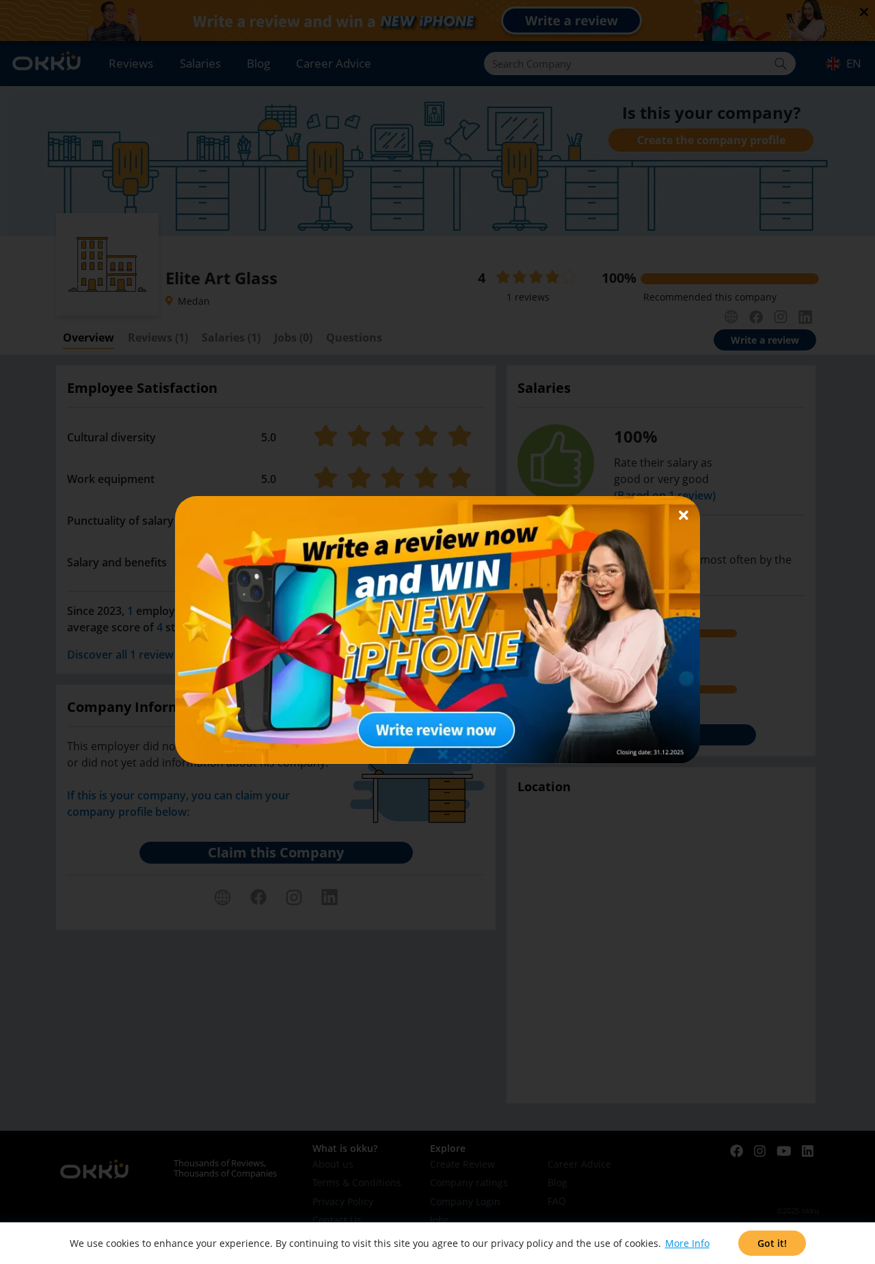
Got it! (772, 1243)
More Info (687, 1243)
